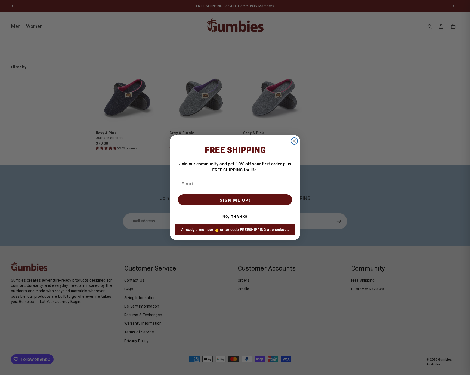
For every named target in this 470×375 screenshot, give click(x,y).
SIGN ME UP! (235, 200)
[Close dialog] (294, 141)
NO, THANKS (235, 216)
